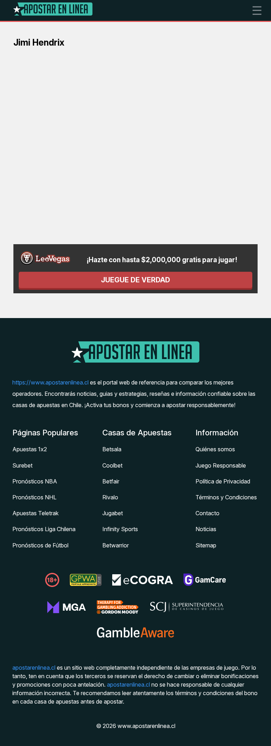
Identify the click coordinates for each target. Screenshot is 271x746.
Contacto (207, 513)
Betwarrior (115, 545)
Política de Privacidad (222, 481)
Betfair (110, 481)
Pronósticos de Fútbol (40, 545)
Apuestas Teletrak (35, 513)
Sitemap (205, 545)
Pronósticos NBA (34, 481)
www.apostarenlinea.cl (146, 725)
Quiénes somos (215, 449)
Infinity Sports (120, 529)
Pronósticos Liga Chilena (44, 529)
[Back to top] (259, 732)
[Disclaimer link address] (86, 584)
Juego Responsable (220, 465)
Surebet (22, 465)
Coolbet (112, 465)
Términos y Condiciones (226, 497)
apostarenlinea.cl (33, 667)
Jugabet (112, 513)
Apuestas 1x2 (29, 449)
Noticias (205, 529)
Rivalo (110, 497)
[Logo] (52, 10)
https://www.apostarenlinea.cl (50, 382)
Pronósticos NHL (34, 497)
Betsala (111, 449)
